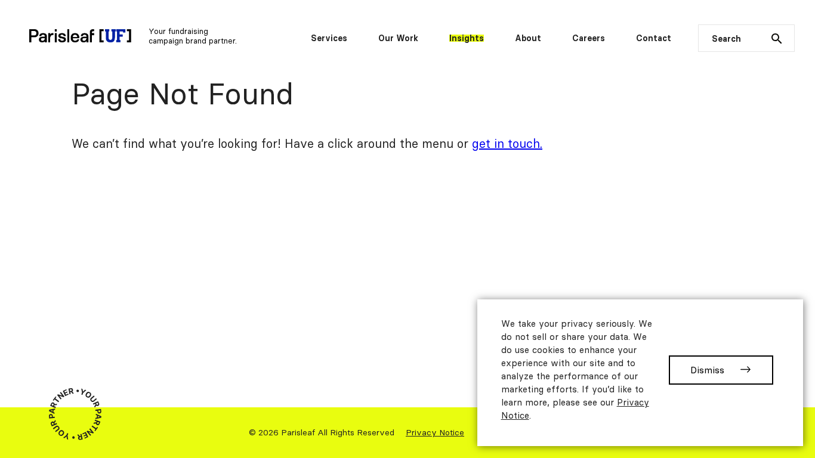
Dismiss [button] (707, 370)
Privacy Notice (435, 432)
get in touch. (507, 143)
